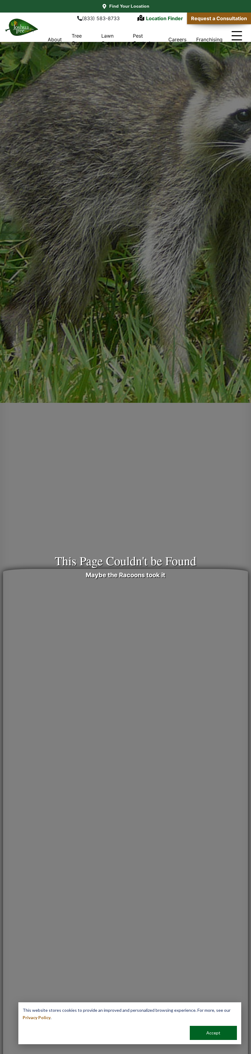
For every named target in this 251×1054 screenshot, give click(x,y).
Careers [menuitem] (177, 39)
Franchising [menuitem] (209, 39)
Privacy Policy (37, 1017)
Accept (213, 1032)
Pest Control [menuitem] (141, 39)
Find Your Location (129, 6)
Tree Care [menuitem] (77, 39)
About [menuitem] (55, 39)
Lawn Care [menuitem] (107, 39)
